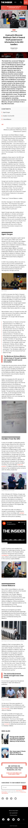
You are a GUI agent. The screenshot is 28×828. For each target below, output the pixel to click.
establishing (5, 555)
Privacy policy (13, 815)
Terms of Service (19, 790)
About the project (13, 810)
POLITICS (14, 31)
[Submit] (24, 787)
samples (22, 513)
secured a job (5, 708)
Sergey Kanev (14, 48)
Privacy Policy (4, 792)
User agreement (13, 813)
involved (6, 724)
